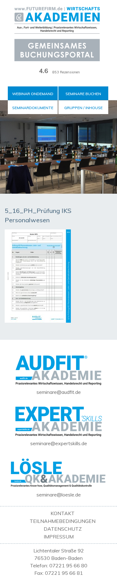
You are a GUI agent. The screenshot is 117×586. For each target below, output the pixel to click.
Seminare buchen (83, 93)
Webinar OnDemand (32, 93)
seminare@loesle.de (59, 494)
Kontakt (63, 513)
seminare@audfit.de (59, 392)
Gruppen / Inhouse (83, 107)
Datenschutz (63, 529)
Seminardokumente (32, 107)
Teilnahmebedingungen (62, 521)
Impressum (59, 536)
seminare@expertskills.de (58, 443)
